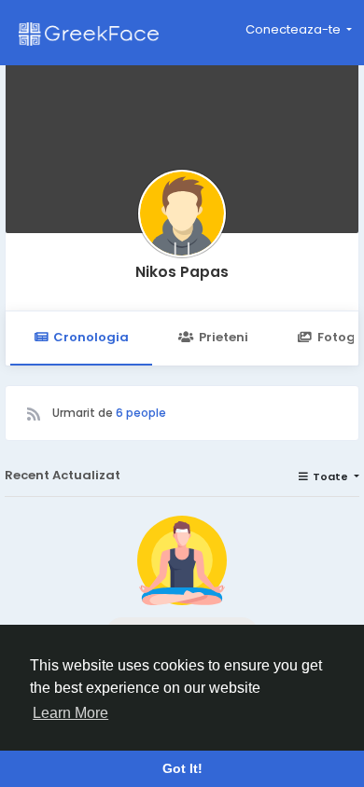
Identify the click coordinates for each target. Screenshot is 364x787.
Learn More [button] (70, 713)
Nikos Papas (182, 272)
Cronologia (91, 337)
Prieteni (223, 337)
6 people (141, 413)
